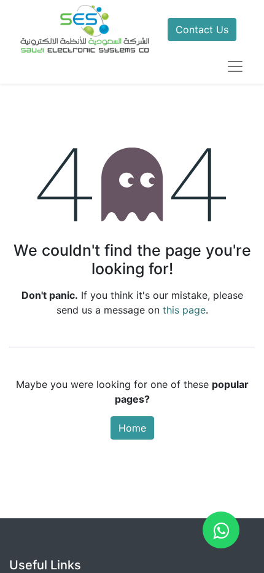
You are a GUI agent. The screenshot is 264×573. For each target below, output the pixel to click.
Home (132, 428)
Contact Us (202, 29)
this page (184, 310)
